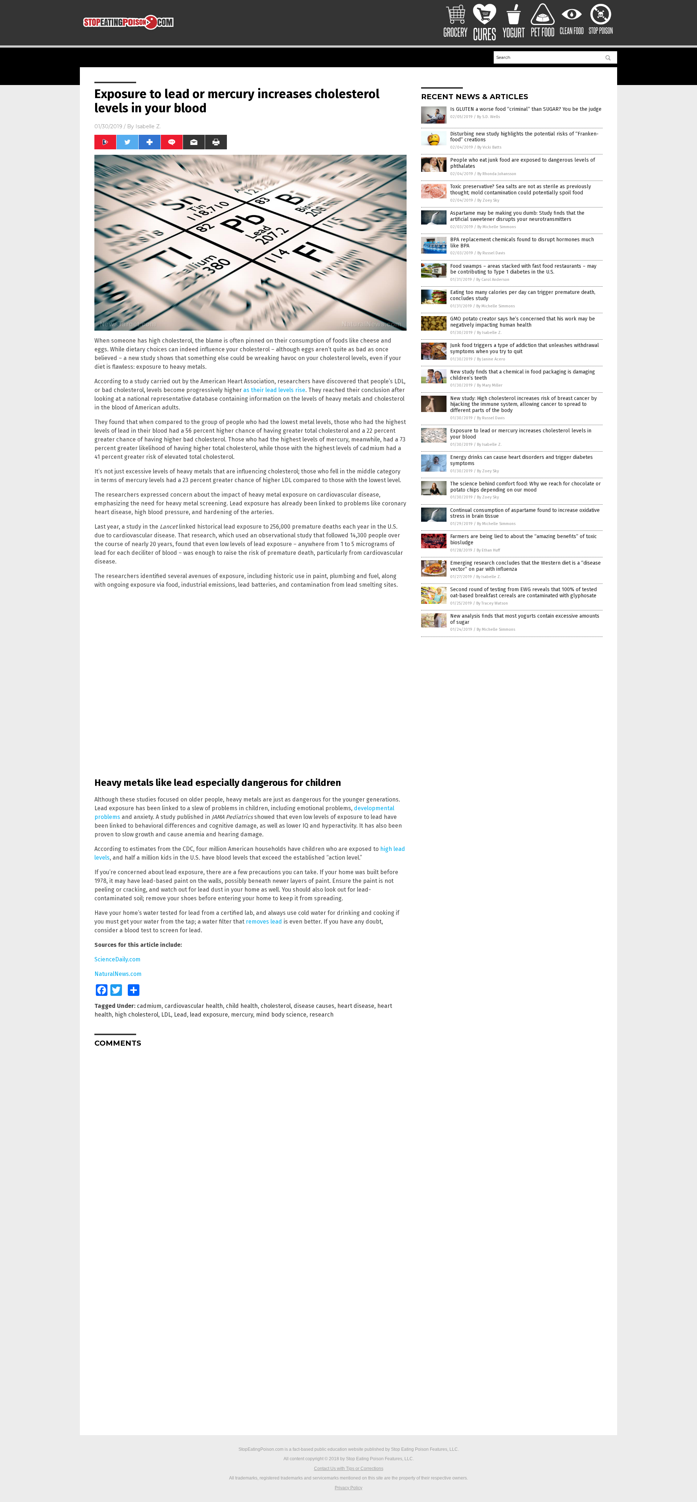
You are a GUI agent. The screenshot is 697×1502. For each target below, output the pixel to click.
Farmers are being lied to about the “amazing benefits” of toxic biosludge (523, 539)
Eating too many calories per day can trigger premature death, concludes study (522, 295)
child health (242, 1005)
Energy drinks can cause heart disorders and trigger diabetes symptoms (521, 460)
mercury (242, 1014)
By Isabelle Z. (489, 332)
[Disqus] (250, 1144)
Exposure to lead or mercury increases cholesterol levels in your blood (520, 434)
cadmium (149, 1005)
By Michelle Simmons (496, 227)
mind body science (281, 1014)
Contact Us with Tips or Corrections (348, 1468)
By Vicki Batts (489, 147)
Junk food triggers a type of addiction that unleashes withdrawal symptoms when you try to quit (524, 348)
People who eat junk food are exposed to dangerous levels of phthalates (522, 163)
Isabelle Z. (148, 126)
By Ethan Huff (488, 550)
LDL (166, 1014)
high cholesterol (136, 1014)
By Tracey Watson (492, 603)
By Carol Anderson (492, 279)
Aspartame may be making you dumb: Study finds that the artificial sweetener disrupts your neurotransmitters (517, 216)
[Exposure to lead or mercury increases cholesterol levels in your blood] (128, 32)
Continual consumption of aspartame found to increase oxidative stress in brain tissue (525, 513)
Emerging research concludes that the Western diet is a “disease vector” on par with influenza (525, 566)
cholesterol (276, 1005)
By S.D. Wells (488, 116)
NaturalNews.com (118, 973)
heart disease (355, 1005)
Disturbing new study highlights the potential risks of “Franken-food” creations (524, 137)
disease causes (314, 1005)
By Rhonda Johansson (496, 173)
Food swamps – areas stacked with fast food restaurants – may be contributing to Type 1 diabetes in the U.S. (523, 269)
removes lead (264, 921)
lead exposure (209, 1014)
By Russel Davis (491, 253)
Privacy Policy (348, 1487)
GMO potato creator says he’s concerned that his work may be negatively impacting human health (522, 322)
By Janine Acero (491, 359)
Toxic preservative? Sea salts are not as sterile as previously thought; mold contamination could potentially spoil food (520, 189)
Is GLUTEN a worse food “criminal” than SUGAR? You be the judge (526, 109)
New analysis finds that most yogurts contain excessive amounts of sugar (524, 619)
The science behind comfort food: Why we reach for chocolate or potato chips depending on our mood (525, 487)
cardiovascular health (193, 1005)
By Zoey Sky (488, 200)
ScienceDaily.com (117, 959)
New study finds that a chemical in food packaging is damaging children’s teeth (522, 375)
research (321, 1014)
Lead (180, 1014)
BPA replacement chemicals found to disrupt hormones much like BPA (522, 243)
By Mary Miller (489, 385)
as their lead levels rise (274, 390)
